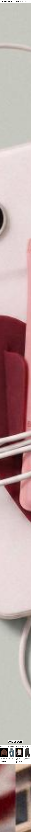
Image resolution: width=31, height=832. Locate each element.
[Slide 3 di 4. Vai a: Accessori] (15, 375)
